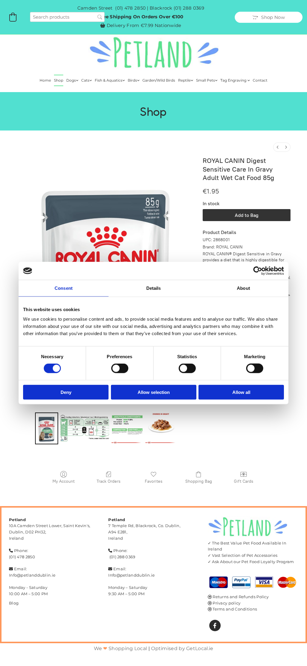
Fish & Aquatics (108, 80)
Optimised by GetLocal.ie (182, 648)
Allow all (241, 391)
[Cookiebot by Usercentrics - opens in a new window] (257, 270)
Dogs (71, 80)
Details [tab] (153, 288)
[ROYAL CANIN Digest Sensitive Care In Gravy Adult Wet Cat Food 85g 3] (161, 428)
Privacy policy (226, 603)
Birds (132, 80)
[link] (72, 80)
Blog (14, 603)
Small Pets (205, 80)
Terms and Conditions (235, 609)
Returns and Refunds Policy (241, 596)
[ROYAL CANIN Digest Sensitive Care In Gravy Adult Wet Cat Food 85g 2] (127, 428)
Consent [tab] (64, 288)
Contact (260, 80)
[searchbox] (67, 17)
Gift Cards (243, 481)
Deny (66, 391)
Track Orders (109, 481)
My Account (63, 481)
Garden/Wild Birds (158, 80)
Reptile (184, 80)
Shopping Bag (198, 481)
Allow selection (154, 391)
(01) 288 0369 (189, 8)
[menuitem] (277, 147)
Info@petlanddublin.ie (32, 575)
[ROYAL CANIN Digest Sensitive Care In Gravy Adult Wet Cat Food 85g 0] (46, 428)
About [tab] (243, 288)
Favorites (153, 481)
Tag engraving (233, 80)
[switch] (119, 368)
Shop (58, 80)
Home (45, 80)
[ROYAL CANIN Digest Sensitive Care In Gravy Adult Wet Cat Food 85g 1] (85, 428)
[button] (269, 17)
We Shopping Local (120, 648)
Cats (85, 80)
